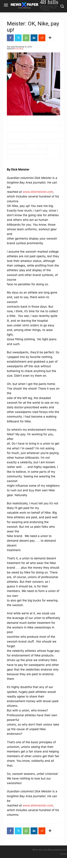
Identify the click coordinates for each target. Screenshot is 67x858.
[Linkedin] (34, 37)
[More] (50, 37)
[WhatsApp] (26, 37)
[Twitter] (18, 37)
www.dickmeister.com (38, 191)
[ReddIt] (41, 37)
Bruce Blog (18, 48)
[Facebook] (10, 37)
